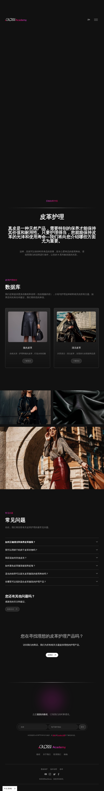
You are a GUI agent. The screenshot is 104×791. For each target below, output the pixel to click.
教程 (38, 754)
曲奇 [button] (61, 769)
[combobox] (10, 788)
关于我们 (47, 754)
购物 (66, 754)
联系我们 (57, 754)
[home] (16, 19)
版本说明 (53, 769)
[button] (89, 19)
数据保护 (44, 769)
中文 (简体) (8, 788)
